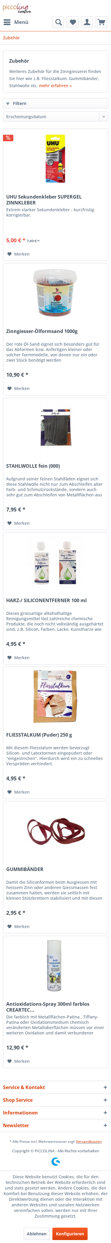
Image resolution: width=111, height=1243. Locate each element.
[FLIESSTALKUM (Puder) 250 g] (55, 696)
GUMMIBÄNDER (25, 869)
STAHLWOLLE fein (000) (33, 466)
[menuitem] (15, 22)
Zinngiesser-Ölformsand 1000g (42, 331)
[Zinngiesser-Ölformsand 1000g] (55, 292)
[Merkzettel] (72, 22)
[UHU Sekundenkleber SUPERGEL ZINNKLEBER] (55, 158)
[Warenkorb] (101, 22)
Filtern (19, 103)
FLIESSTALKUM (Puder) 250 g (39, 735)
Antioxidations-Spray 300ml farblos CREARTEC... (47, 1007)
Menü (21, 22)
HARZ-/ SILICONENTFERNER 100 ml (46, 600)
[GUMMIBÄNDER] (55, 830)
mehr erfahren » (55, 85)
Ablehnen (36, 1233)
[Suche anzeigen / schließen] (58, 22)
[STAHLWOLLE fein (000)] (55, 427)
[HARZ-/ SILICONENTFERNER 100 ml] (55, 562)
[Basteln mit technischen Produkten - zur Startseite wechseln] (17, 8)
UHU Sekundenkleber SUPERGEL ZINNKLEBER (44, 200)
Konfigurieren (70, 1233)
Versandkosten (89, 1141)
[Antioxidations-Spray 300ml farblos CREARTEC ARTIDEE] (55, 965)
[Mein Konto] (87, 22)
